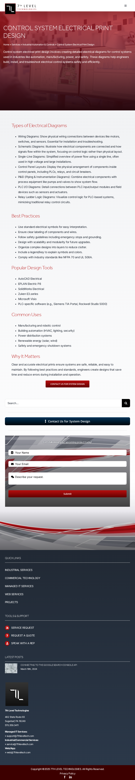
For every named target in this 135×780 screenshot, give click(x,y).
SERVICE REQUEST (22, 627)
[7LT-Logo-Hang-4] (22, 2)
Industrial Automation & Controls (38, 44)
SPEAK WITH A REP (23, 643)
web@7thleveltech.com (18, 752)
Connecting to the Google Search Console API (49, 665)
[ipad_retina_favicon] (17, 683)
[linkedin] (70, 777)
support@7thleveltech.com (20, 735)
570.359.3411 (12, 725)
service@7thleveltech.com (20, 744)
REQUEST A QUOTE (23, 635)
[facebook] (64, 777)
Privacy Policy (67, 773)
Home (6, 44)
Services (16, 44)
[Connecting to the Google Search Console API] (11, 668)
